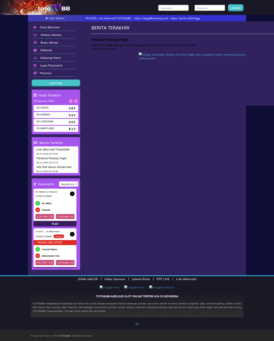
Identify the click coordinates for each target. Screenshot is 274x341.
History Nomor (50, 34)
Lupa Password (50, 65)
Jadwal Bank (141, 279)
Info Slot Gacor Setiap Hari (54, 167)
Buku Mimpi (48, 42)
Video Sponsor (114, 279)
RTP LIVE (163, 279)
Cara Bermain (49, 27)
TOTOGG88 (64, 335)
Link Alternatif (186, 279)
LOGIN (235, 8)
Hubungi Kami (49, 57)
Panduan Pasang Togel (51, 158)
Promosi (45, 73)
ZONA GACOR (88, 279)
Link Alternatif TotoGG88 (52, 149)
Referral (45, 50)
